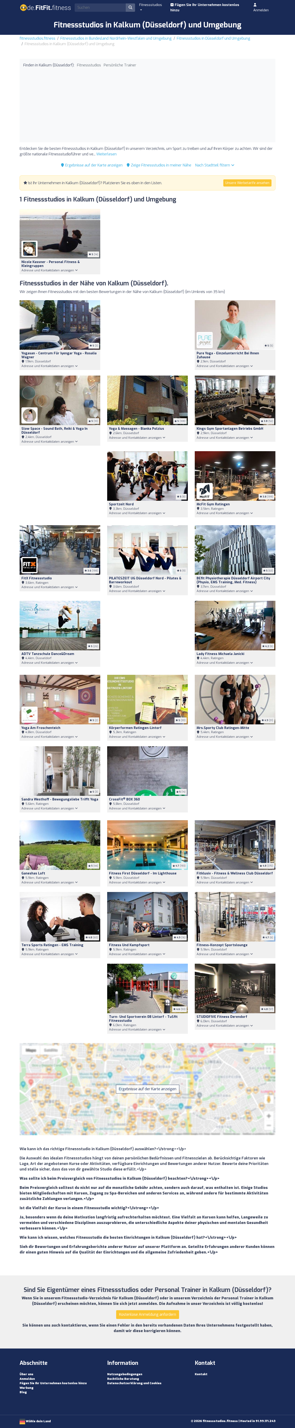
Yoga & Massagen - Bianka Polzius (136, 429)
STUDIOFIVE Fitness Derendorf (222, 1017)
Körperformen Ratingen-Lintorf (135, 728)
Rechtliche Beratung (123, 1379)
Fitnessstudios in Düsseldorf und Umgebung (213, 38)
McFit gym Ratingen (213, 504)
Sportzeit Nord (121, 504)
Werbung (26, 1388)
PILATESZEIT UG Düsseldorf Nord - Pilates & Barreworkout (145, 580)
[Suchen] (130, 7)
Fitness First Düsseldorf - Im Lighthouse (143, 873)
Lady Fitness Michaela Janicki (220, 654)
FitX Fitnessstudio (36, 578)
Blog (23, 1392)
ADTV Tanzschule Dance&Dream (47, 654)
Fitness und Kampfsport (129, 945)
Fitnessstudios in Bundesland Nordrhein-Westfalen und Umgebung (116, 38)
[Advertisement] (147, 104)
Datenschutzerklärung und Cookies (134, 1383)
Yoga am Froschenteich (40, 728)
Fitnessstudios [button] (150, 5)
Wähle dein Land (38, 1421)
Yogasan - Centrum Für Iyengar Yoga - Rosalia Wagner (59, 355)
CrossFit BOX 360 (124, 799)
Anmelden (261, 10)
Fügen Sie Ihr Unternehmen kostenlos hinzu (204, 7)
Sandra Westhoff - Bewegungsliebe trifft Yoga (59, 799)
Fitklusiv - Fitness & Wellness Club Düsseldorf (235, 873)
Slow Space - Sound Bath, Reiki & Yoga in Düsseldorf (54, 431)
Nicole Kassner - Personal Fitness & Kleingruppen (50, 264)
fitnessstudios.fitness (37, 38)
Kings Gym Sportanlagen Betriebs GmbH (230, 429)
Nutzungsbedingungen (124, 1374)
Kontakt (201, 1374)
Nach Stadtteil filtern (213, 165)
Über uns (26, 1374)
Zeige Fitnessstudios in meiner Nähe (160, 165)
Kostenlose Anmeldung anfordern (147, 1314)
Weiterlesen (106, 154)
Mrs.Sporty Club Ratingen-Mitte (223, 728)
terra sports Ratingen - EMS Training (52, 945)
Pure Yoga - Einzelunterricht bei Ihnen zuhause (228, 355)
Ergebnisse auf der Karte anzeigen (93, 165)
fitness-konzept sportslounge (222, 945)
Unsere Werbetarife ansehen (247, 183)
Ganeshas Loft (33, 873)
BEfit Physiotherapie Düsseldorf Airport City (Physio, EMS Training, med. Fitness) (233, 580)
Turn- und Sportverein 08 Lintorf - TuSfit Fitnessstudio (143, 1019)
